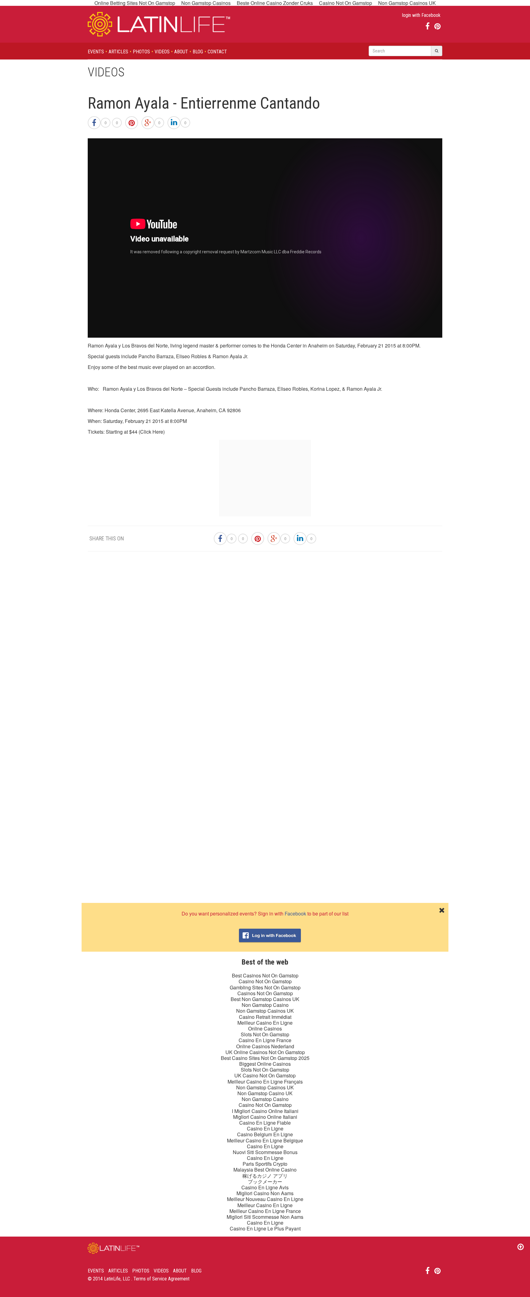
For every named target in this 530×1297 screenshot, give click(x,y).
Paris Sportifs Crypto (265, 1163)
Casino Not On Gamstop (265, 981)
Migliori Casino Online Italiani (265, 1116)
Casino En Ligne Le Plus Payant (265, 1228)
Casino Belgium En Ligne (265, 1134)
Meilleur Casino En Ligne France (265, 1210)
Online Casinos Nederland (265, 1046)
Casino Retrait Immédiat (265, 1016)
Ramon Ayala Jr (364, 388)
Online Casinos (265, 1028)
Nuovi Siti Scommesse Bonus (265, 1152)
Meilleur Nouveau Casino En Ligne (265, 1199)
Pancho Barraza (257, 388)
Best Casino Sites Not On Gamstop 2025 (265, 1057)
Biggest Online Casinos (265, 1063)
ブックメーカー (265, 1181)
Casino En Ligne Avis (265, 1187)
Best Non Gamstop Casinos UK (265, 999)
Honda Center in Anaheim (299, 345)
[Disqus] (265, 643)
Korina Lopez (325, 388)
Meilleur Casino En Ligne (265, 1022)
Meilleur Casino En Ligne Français (265, 1081)
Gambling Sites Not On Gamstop (265, 987)
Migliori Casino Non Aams (265, 1193)
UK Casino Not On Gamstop (265, 1075)
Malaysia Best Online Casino (265, 1169)
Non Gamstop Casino (265, 1004)
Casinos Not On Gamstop (265, 993)
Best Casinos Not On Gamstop (265, 975)
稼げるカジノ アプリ (265, 1175)
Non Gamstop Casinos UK (265, 1010)
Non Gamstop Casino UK (265, 1093)
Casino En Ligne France (265, 1040)
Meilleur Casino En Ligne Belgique (265, 1140)
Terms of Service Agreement (161, 1279)
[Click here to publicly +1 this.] (147, 122)
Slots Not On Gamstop (265, 1034)
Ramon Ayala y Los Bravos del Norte (128, 345)
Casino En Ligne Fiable (265, 1122)
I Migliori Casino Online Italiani (265, 1111)
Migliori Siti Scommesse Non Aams (265, 1216)
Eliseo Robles (292, 388)
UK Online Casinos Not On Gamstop (265, 1052)
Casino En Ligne (265, 1128)
